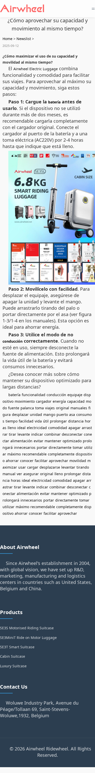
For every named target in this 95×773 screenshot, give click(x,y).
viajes (50, 408)
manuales (78, 408)
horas (16, 480)
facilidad (26, 421)
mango (49, 414)
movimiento (25, 401)
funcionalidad (33, 394)
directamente (60, 447)
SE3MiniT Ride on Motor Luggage (28, 637)
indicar (37, 434)
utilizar (8, 506)
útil (46, 421)
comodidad (57, 427)
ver (19, 473)
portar (42, 447)
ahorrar (12, 460)
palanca (27, 408)
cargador (43, 401)
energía (59, 401)
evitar (38, 440)
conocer (26, 460)
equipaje (74, 394)
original (62, 408)
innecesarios (24, 447)
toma (39, 408)
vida (38, 421)
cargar (32, 467)
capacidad (76, 401)
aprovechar (58, 460)
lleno (12, 427)
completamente (61, 454)
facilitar (41, 460)
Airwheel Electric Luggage (35, 68)
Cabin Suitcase (12, 656)
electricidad (37, 427)
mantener (53, 440)
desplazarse (50, 467)
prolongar (58, 421)
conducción (13, 341)
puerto (62, 414)
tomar (78, 447)
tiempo (11, 421)
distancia (76, 421)
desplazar (20, 414)
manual (9, 473)
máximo (14, 454)
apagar (74, 427)
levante (23, 434)
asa (72, 414)
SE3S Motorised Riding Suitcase (27, 627)
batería (54, 102)
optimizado (72, 440)
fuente (13, 408)
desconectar (72, 434)
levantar (68, 467)
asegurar (31, 473)
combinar (52, 434)
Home (7, 38)
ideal (21, 427)
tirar (12, 434)
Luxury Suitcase (13, 666)
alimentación (21, 440)
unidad (36, 414)
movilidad (77, 460)
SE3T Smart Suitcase (17, 647)
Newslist (23, 38)
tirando (83, 467)
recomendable (34, 454)
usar (22, 467)
